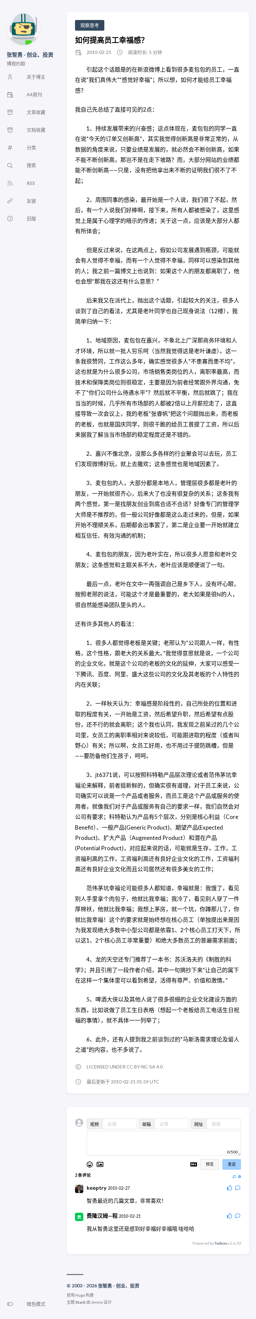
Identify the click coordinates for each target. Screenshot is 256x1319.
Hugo (80, 1295)
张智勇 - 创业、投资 (30, 54)
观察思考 (89, 25)
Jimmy (97, 1302)
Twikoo (220, 1243)
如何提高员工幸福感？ (111, 39)
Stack (80, 1302)
